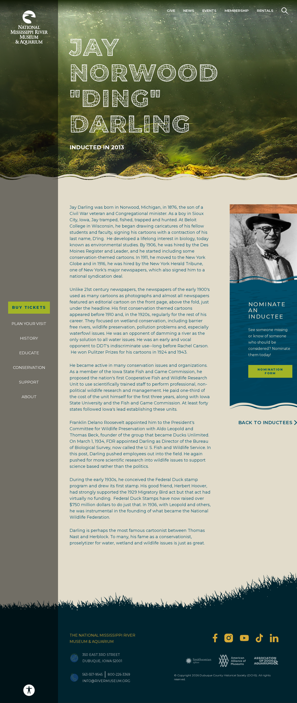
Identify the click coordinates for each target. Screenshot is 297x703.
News (188, 10)
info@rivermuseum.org (106, 681)
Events (209, 10)
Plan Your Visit (29, 323)
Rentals (265, 10)
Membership (237, 10)
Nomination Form (270, 371)
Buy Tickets (29, 307)
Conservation (29, 367)
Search (284, 10)
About (29, 396)
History (29, 338)
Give (171, 10)
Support (29, 382)
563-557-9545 (92, 674)
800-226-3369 (119, 674)
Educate (29, 353)
